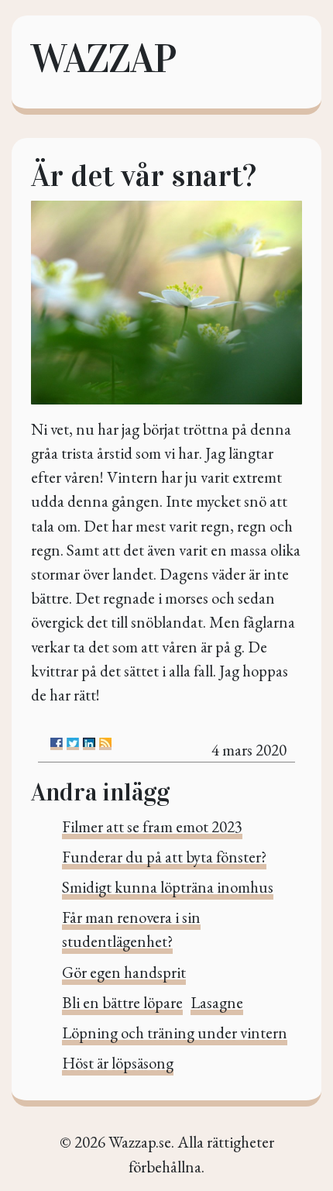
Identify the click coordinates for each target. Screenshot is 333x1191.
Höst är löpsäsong (117, 1062)
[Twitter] (73, 744)
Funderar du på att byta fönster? (164, 856)
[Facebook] (56, 744)
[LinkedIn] (89, 744)
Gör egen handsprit (124, 972)
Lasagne (217, 1002)
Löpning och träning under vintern (174, 1032)
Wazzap (103, 58)
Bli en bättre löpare (122, 1002)
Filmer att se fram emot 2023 (152, 826)
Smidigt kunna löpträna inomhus (167, 886)
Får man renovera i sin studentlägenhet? (131, 929)
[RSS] (105, 744)
